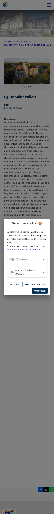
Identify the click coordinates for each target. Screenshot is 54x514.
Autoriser (40, 291)
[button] (27, 259)
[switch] (10, 272)
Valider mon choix (35, 284)
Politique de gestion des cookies (24, 249)
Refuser (14, 284)
